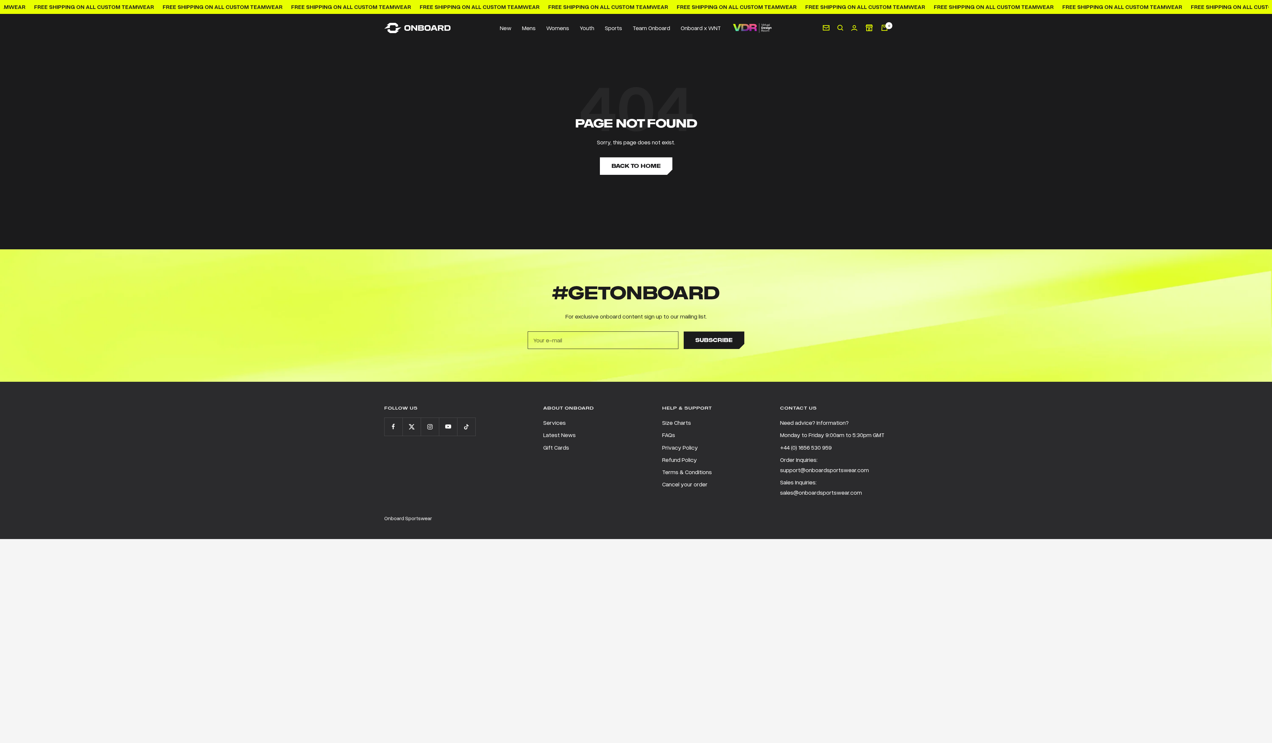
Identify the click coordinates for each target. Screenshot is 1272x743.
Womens (557, 27)
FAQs (668, 434)
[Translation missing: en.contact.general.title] (826, 27)
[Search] (840, 28)
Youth (587, 27)
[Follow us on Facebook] (393, 427)
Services (554, 422)
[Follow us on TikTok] (466, 427)
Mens (529, 27)
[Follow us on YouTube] (448, 427)
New (505, 27)
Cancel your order (685, 484)
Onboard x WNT (701, 27)
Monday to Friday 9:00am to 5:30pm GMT (832, 434)
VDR (751, 28)
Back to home (636, 166)
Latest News (559, 434)
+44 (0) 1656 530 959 (806, 447)
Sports (613, 27)
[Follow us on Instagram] (430, 427)
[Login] (854, 28)
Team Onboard (651, 27)
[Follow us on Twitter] (411, 427)
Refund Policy (679, 459)
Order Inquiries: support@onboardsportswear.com (824, 464)
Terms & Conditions (687, 471)
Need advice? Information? (814, 422)
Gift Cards (556, 447)
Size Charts (676, 422)
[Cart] (884, 28)
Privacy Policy (680, 447)
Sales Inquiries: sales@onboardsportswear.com (821, 487)
